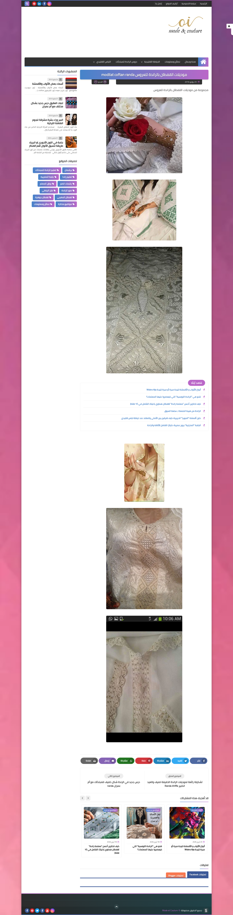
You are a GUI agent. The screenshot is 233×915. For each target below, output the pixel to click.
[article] (113, 780)
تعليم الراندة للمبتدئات (45, 170)
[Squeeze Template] (206, 910)
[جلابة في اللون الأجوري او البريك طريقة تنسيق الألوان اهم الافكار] (71, 142)
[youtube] (47, 910)
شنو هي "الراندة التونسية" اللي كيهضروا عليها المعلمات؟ (173, 397)
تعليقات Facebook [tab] (198, 874)
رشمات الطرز (66, 184)
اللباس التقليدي (103, 62)
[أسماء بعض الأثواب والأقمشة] (71, 83)
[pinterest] (34, 3)
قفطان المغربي (64, 197)
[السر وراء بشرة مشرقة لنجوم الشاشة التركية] (71, 119)
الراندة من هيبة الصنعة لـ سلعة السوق (182, 411)
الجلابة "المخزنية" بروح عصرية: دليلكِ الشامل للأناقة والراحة (174, 425)
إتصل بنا (158, 3)
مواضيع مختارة (65, 204)
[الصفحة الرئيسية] (203, 61)
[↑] (116, 906)
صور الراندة (66, 190)
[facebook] (44, 3)
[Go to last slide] (88, 798)
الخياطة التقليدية (152, 62)
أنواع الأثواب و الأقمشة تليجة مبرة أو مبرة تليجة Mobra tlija (174, 390)
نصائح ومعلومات (172, 62)
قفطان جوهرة (42, 197)
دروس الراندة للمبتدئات (126, 62)
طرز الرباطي (47, 190)
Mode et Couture (170, 910)
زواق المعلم (45, 184)
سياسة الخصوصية (189, 3)
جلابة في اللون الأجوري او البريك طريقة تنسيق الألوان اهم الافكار (46, 144)
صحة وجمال (190, 62)
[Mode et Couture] (185, 25)
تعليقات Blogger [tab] (175, 876)
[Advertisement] (82, 32)
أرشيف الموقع (171, 3)
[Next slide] (82, 798)
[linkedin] (39, 3)
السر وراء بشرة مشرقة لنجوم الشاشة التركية (47, 122)
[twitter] (37, 910)
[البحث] (27, 3)
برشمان (68, 170)
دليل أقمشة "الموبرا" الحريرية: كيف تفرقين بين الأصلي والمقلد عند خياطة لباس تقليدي (161, 418)
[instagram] (49, 3)
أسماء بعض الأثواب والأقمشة (47, 83)
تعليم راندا (67, 177)
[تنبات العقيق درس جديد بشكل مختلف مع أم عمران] (71, 102)
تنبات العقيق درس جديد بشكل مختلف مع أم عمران (47, 105)
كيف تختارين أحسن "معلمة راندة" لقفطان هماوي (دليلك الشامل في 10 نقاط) (165, 404)
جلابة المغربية (47, 177)
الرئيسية (203, 3)
